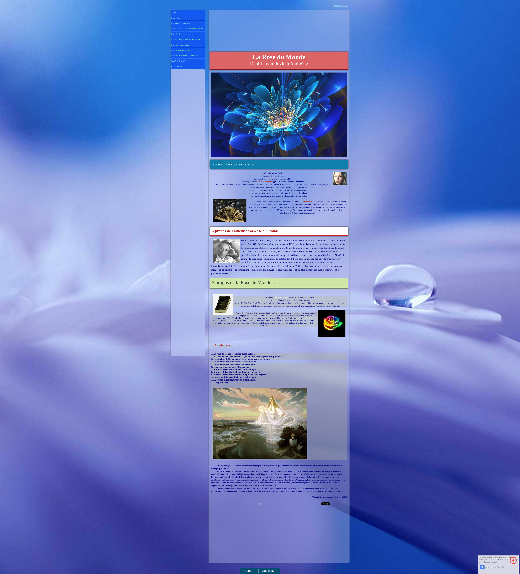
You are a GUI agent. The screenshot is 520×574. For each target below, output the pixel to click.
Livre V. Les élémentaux (180, 50)
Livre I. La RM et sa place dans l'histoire (187, 29)
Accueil (174, 12)
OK (482, 567)
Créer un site (268, 570)
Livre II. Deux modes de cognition (184, 34)
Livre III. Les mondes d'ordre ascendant (186, 40)
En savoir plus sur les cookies (494, 567)
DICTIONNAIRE (178, 61)
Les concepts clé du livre (180, 23)
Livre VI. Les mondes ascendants (184, 56)
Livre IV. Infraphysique (180, 45)
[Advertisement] (187, 124)
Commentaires (176, 67)
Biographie (175, 18)
